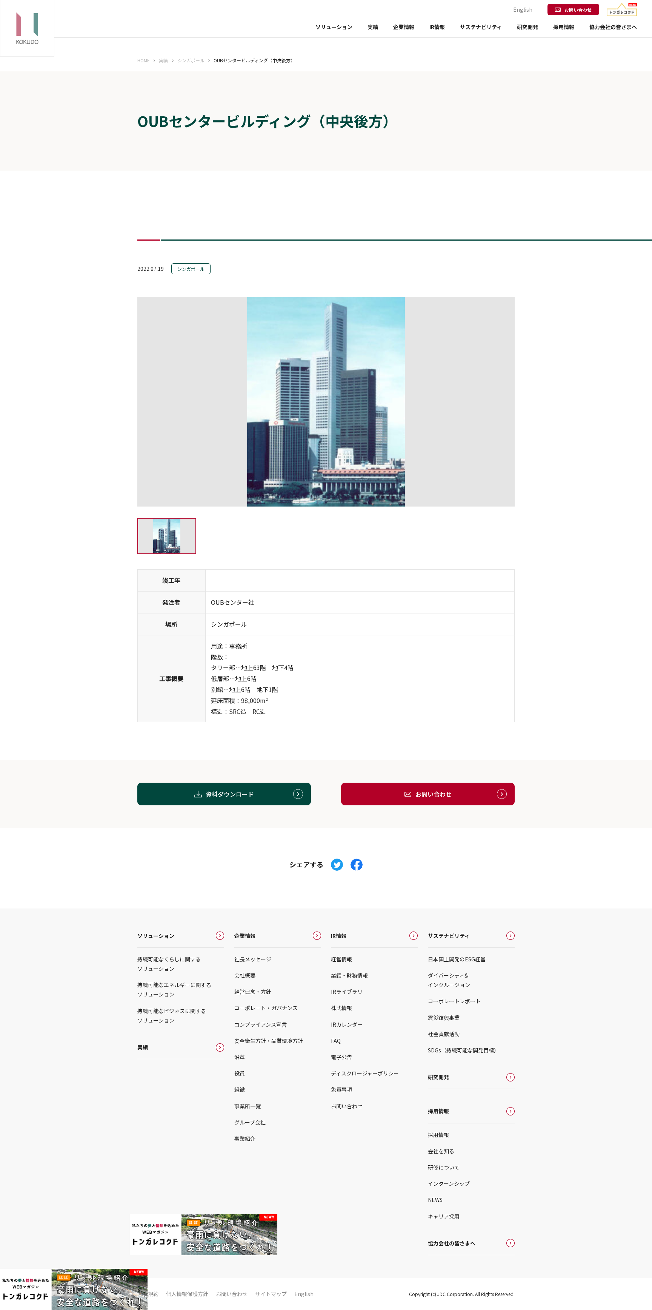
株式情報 (341, 1008)
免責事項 (341, 1089)
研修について (444, 1167)
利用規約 (147, 1294)
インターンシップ (449, 1183)
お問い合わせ (578, 9)
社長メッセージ (252, 959)
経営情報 (341, 959)
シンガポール (191, 60)
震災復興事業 (444, 1017)
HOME (143, 60)
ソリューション (155, 935)
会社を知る (441, 1151)
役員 (239, 1073)
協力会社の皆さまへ (613, 27)
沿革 (239, 1057)
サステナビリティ (449, 935)
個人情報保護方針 (187, 1294)
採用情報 (438, 1111)
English (522, 9)
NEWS (435, 1199)
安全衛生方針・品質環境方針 (268, 1040)
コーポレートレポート (454, 1001)
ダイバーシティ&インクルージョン (449, 980)
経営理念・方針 (252, 991)
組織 (239, 1089)
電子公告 (341, 1057)
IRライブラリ (347, 991)
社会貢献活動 (444, 1034)
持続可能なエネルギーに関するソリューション (174, 989)
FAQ (336, 1040)
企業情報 (244, 935)
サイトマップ (271, 1294)
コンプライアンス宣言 (260, 1024)
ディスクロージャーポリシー (365, 1073)
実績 (373, 27)
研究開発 (527, 27)
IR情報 (338, 935)
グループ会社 (250, 1122)
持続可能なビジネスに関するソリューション (171, 1015)
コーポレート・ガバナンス (266, 1008)
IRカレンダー (347, 1024)
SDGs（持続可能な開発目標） (463, 1050)
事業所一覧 (247, 1106)
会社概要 (244, 975)
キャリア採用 (444, 1216)
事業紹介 (244, 1138)
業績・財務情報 (349, 975)
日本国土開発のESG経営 (457, 959)
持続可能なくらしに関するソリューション (169, 963)
